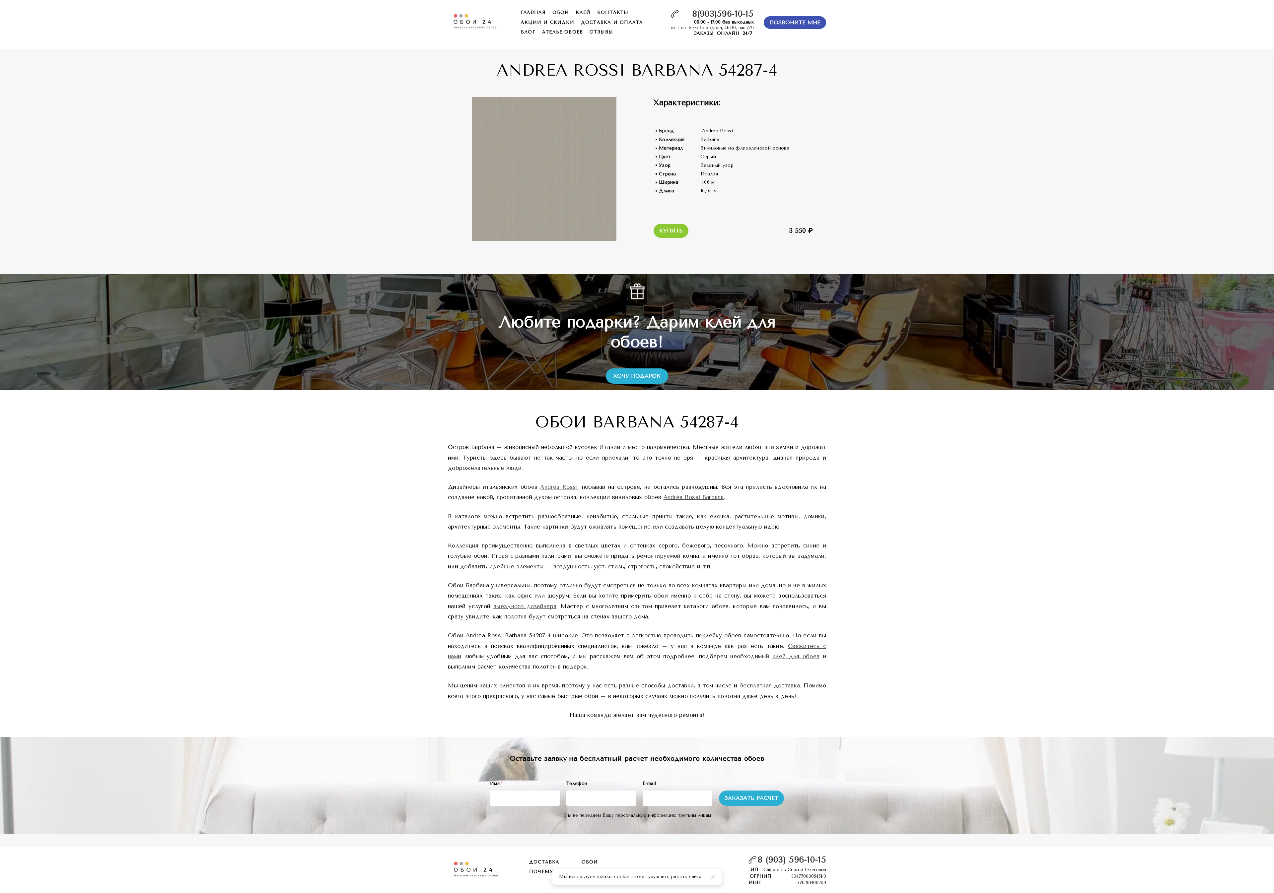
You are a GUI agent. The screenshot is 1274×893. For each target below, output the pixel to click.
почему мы (547, 871)
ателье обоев (562, 32)
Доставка (544, 862)
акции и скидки (547, 22)
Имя (496, 783)
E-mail (649, 783)
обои (560, 12)
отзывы (601, 32)
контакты (613, 12)
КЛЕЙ (583, 12)
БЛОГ (528, 32)
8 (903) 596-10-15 (792, 859)
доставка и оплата (612, 22)
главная (533, 12)
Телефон (576, 783)
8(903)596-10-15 (722, 14)
